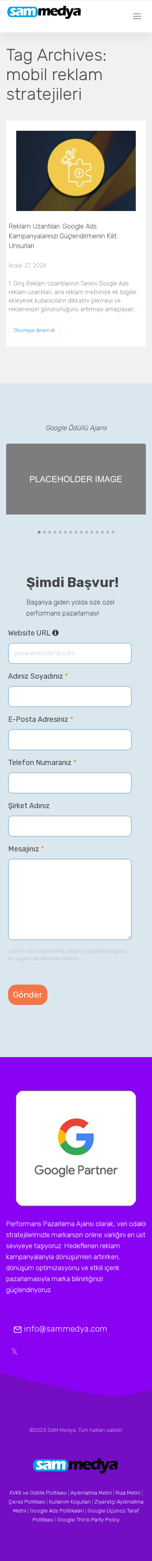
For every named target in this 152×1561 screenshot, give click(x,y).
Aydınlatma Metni (91, 1493)
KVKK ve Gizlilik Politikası (38, 1493)
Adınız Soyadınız (38, 676)
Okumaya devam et (34, 330)
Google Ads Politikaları (57, 1511)
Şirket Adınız (29, 806)
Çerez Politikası (27, 1502)
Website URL (58, 633)
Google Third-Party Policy (88, 1520)
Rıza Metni (128, 1493)
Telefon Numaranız (42, 763)
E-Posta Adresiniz (40, 719)
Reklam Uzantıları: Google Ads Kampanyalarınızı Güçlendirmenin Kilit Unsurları (63, 236)
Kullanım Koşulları (70, 1502)
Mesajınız (26, 849)
